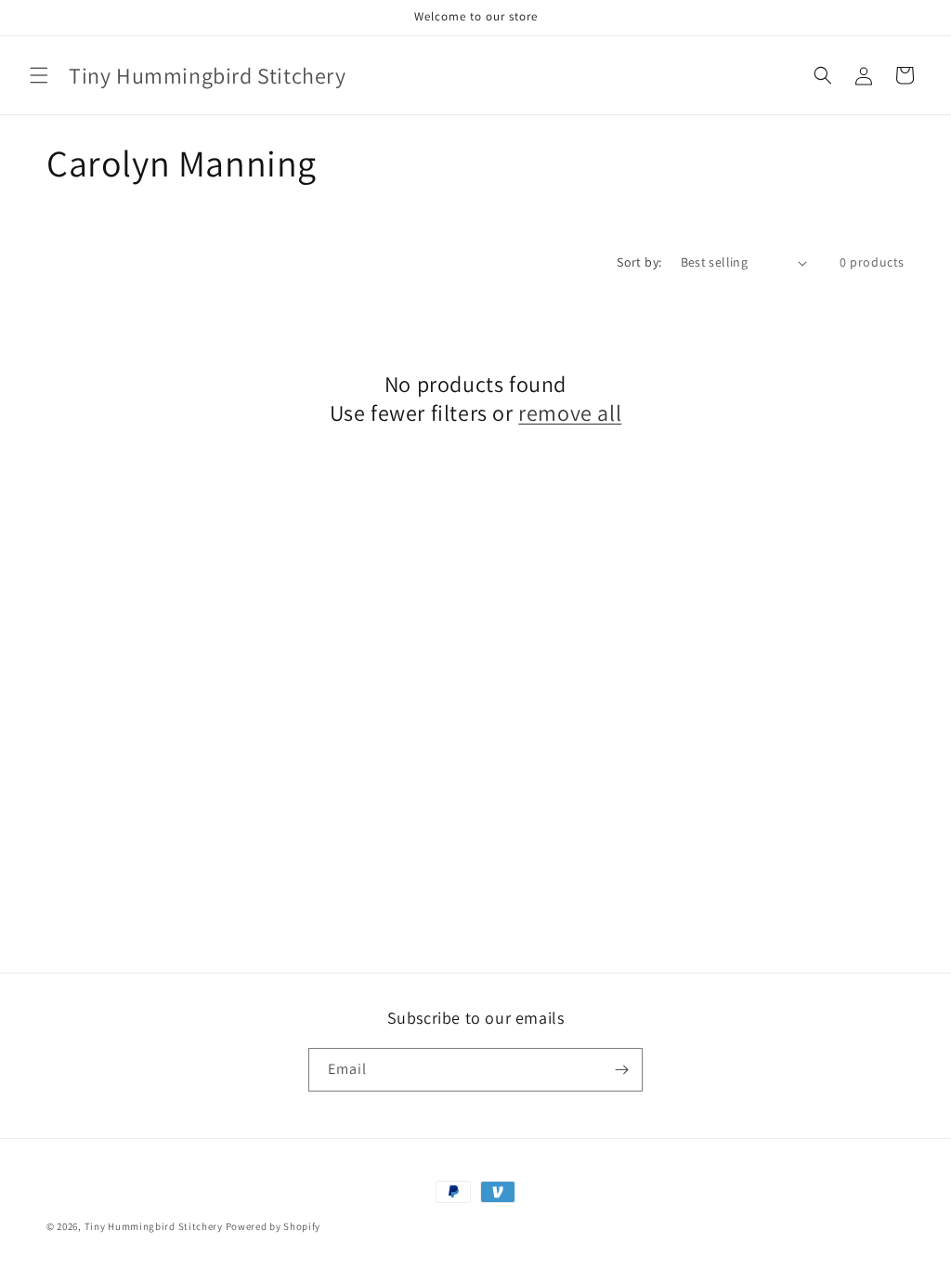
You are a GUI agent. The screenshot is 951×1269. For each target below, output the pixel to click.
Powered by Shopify (273, 1226)
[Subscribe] (621, 1070)
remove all (569, 413)
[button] (39, 75)
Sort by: (639, 262)
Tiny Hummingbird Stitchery (154, 1226)
